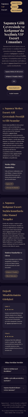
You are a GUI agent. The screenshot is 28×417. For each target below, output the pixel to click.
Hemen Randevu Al (14, 88)
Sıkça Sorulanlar (16, 10)
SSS (14, 81)
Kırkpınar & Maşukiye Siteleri (14, 76)
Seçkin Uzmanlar (14, 93)
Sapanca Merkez (16, 3)
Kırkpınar (14, 7)
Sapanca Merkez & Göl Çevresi (14, 71)
